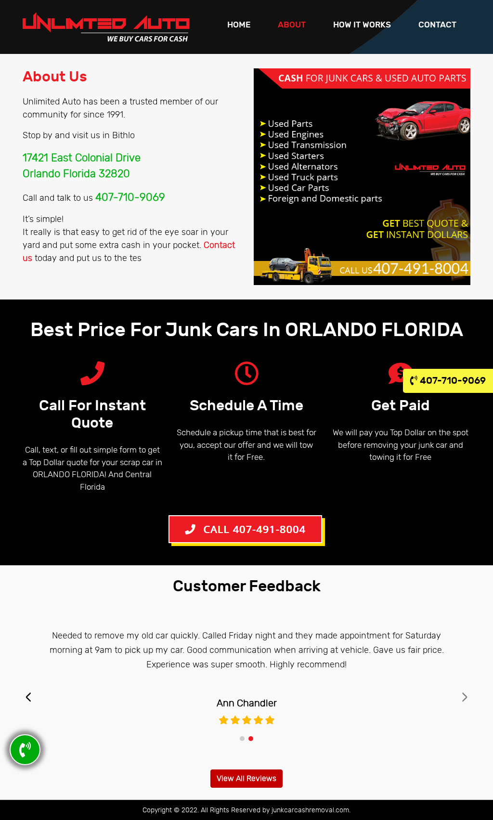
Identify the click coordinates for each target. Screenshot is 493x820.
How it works (362, 25)
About (292, 25)
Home (238, 25)
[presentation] (28, 697)
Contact (437, 25)
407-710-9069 (451, 380)
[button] (242, 738)
